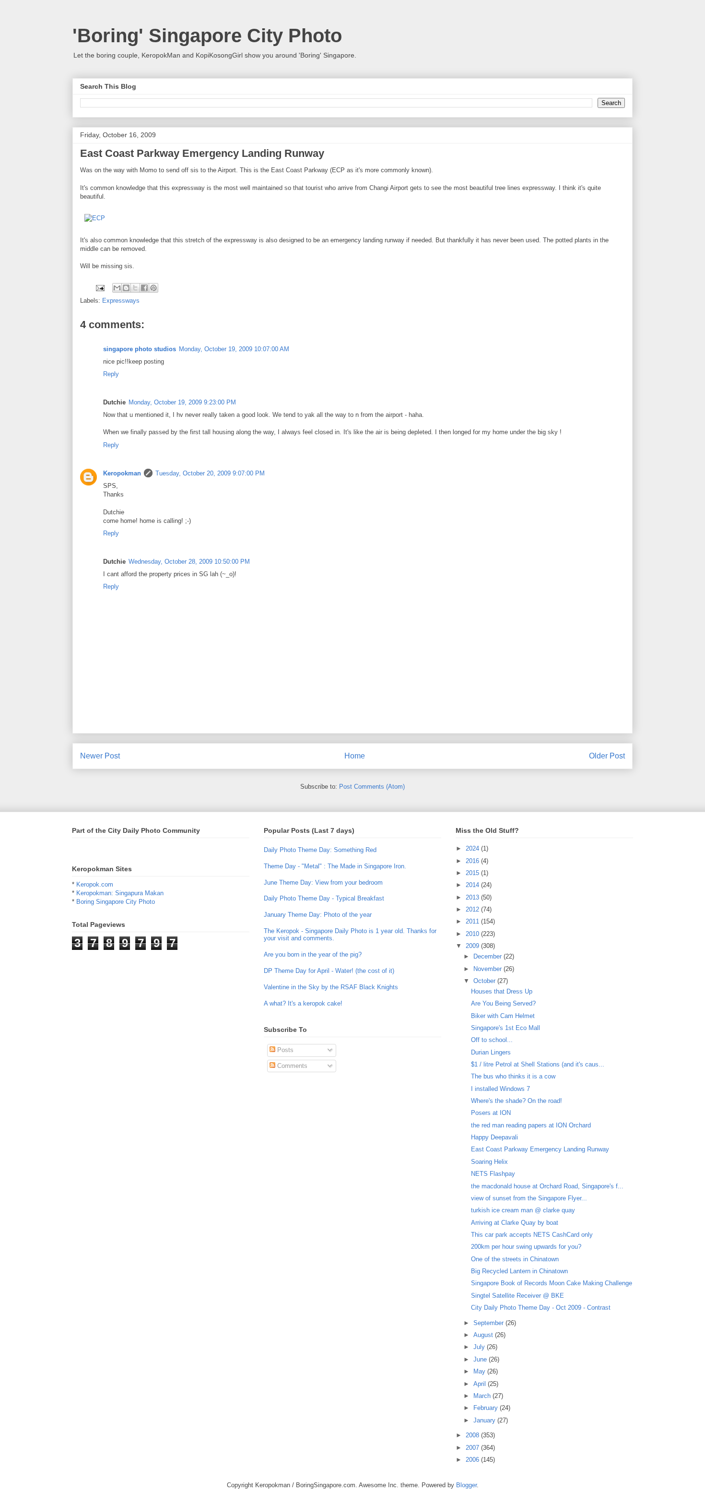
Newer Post (100, 756)
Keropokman (122, 473)
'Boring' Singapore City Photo (207, 35)
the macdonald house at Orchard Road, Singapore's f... (547, 1186)
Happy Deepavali (494, 1137)
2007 (473, 1447)
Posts (284, 1050)
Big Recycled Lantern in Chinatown (519, 1271)
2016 (473, 861)
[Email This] (117, 288)
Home (354, 756)
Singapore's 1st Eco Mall (505, 1027)
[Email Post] (99, 287)
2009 (473, 945)
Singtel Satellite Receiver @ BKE (517, 1295)
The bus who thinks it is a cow (513, 1076)
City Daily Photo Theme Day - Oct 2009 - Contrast (541, 1307)
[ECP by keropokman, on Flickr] (94, 218)
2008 (473, 1435)
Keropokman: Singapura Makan (120, 893)
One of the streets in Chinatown (515, 1259)
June (481, 1359)
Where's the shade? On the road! (516, 1100)
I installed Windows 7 (500, 1088)
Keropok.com (94, 884)
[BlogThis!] (126, 288)
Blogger (466, 1485)
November (488, 968)
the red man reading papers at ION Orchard (531, 1125)
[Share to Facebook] (144, 288)
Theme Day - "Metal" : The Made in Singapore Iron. (335, 866)
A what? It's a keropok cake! (303, 1003)
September (489, 1322)
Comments (291, 1065)
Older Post (607, 756)
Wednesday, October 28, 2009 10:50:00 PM (189, 561)
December (488, 956)
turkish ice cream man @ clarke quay (523, 1210)
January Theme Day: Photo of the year (318, 914)
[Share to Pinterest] (153, 288)
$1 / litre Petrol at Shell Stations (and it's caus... (537, 1064)
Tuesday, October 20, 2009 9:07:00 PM (210, 473)
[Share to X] (135, 288)
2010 (473, 933)
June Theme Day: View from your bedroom (323, 882)
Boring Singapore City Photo (115, 901)
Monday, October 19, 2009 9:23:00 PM (182, 402)
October (485, 980)
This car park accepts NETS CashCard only (532, 1234)
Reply (111, 374)
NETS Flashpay (493, 1173)
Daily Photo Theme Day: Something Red (320, 849)
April (480, 1383)
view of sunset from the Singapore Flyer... (529, 1198)
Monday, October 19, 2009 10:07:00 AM (234, 349)
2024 (473, 848)
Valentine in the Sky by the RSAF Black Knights (331, 987)
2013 (473, 897)
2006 (473, 1459)
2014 (473, 884)
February (486, 1407)
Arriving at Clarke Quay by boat (514, 1222)
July (480, 1346)
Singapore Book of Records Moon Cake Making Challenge (551, 1283)
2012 (473, 909)
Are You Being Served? (503, 1003)
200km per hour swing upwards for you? (526, 1246)
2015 (473, 872)
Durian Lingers (491, 1052)
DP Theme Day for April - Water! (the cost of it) (329, 970)
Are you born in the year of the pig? (313, 954)
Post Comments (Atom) (372, 786)
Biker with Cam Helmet (503, 1015)
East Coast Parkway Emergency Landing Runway (540, 1149)
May (480, 1371)
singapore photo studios (139, 349)
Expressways (121, 300)
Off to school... (492, 1039)
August (484, 1334)
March (483, 1395)
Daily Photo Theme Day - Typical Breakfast (324, 898)
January (485, 1420)
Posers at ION (491, 1112)
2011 (473, 921)
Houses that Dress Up (501, 991)
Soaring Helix (489, 1161)
